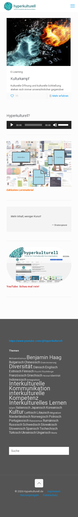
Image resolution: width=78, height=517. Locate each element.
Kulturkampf (20, 79)
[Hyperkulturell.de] (20, 6)
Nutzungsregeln (29, 495)
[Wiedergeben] (12, 125)
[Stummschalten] (55, 125)
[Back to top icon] (39, 483)
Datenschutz (50, 495)
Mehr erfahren (60, 95)
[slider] (63, 124)
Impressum (53, 491)
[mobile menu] (72, 6)
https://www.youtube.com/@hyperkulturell (35, 340)
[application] (39, 125)
